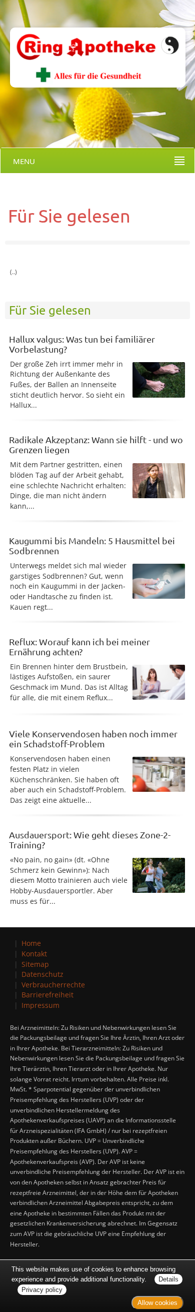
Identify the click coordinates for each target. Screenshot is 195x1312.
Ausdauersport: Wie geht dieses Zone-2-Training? (89, 839)
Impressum (41, 1005)
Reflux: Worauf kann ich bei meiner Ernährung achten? (79, 646)
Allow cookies (158, 1302)
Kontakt (34, 953)
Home (31, 943)
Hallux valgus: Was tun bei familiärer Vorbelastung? (82, 344)
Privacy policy (42, 1289)
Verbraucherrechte (53, 984)
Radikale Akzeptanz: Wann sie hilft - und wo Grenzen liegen (96, 444)
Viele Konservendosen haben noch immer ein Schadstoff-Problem (93, 738)
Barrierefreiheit (48, 994)
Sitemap (35, 964)
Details (168, 1279)
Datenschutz (43, 974)
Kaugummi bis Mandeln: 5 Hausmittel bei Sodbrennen (92, 545)
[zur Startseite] (93, 43)
